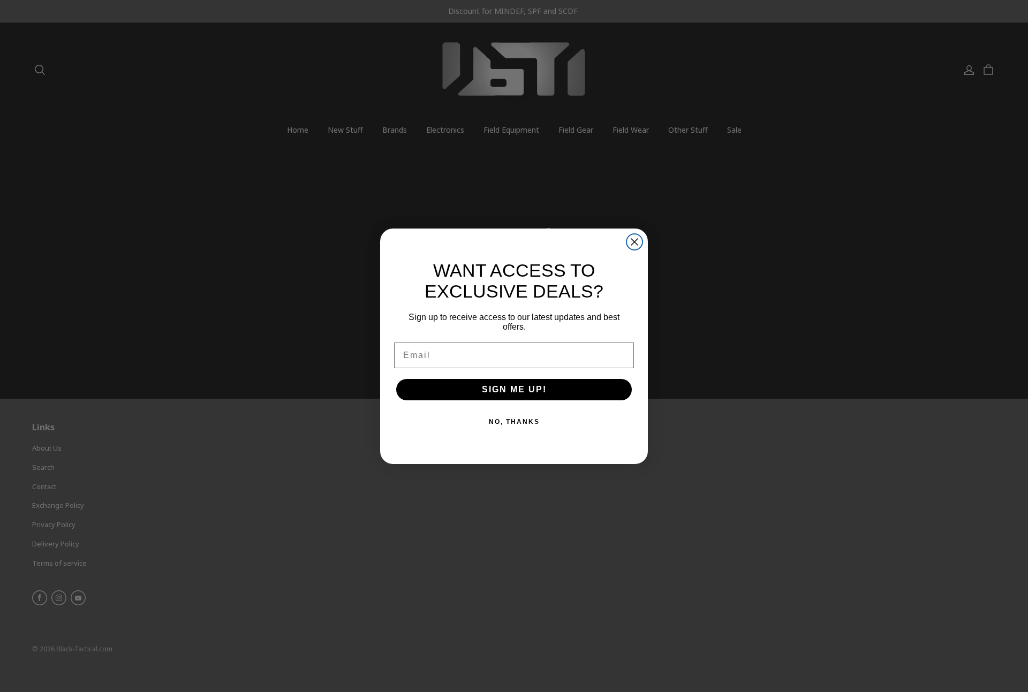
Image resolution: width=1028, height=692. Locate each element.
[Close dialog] (634, 242)
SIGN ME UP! (514, 389)
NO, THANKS (514, 421)
